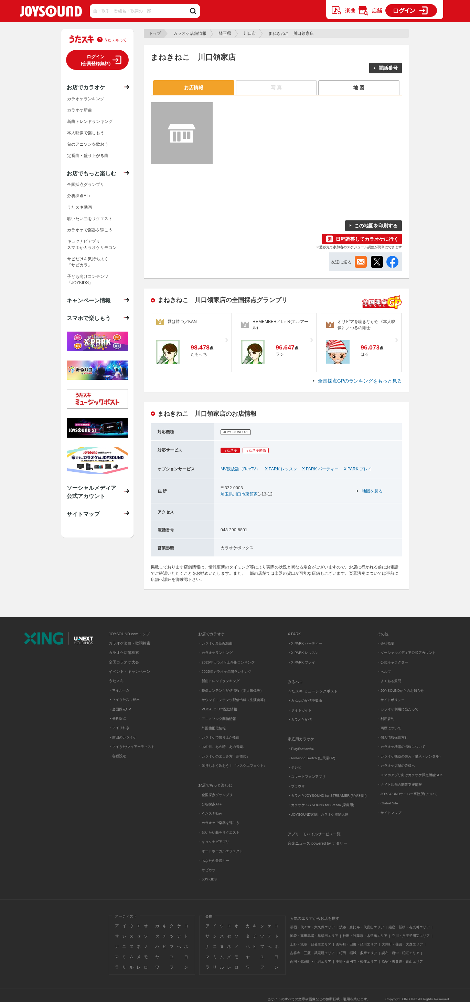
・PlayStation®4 (301, 749)
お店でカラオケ (86, 87)
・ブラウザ (296, 786)
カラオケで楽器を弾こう (90, 230)
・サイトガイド (300, 710)
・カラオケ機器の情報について (401, 747)
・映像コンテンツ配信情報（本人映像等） (231, 690)
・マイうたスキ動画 (124, 699)
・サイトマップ (389, 813)
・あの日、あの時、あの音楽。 (222, 747)
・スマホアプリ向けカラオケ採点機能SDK (410, 775)
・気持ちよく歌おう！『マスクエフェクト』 (232, 766)
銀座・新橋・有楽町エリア (409, 927)
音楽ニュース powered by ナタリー (317, 843)
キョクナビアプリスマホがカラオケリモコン (92, 244)
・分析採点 (117, 718)
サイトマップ (83, 514)
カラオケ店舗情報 (189, 33)
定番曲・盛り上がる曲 (87, 155)
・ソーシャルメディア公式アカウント (406, 653)
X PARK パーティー (320, 469)
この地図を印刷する (376, 225)
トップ (155, 33)
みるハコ (295, 682)
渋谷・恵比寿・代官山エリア (361, 927)
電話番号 (388, 68)
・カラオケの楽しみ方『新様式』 (224, 756)
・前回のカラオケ (122, 737)
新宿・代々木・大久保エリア (312, 927)
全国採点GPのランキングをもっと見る (360, 381)
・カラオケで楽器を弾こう (218, 823)
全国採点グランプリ (85, 184)
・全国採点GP (120, 709)
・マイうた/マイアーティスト (131, 747)
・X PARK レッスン (303, 653)
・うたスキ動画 (210, 813)
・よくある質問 (389, 681)
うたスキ (116, 681)
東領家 (251, 494)
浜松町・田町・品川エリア (356, 944)
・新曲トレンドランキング (218, 681)
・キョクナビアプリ (213, 842)
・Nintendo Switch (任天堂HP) (311, 758)
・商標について (389, 728)
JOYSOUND (51, 13)
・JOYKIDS (207, 879)
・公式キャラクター (392, 662)
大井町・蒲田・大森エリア (402, 944)
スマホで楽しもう (89, 318)
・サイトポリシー (391, 700)
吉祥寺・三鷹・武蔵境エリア (312, 953)
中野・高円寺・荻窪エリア (356, 961)
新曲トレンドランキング (90, 121)
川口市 (250, 33)
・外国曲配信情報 (212, 728)
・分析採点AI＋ (210, 804)
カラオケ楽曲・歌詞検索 (129, 643)
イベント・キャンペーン (129, 671)
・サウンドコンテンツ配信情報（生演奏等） (232, 700)
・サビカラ (206, 870)
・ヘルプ (384, 672)
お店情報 (193, 87)
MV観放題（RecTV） (240, 469)
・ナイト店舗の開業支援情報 (399, 784)
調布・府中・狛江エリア (400, 953)
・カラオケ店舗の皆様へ (396, 766)
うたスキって (115, 40)
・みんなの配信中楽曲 (305, 700)
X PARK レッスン (281, 469)
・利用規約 (385, 719)
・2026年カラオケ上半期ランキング (226, 662)
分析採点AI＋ (79, 196)
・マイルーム (119, 690)
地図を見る (372, 491)
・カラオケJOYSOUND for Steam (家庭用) (321, 805)
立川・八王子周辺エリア (411, 936)
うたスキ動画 (79, 207)
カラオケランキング (85, 98)
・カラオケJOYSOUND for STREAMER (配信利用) (327, 795)
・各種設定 (117, 756)
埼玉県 (225, 33)
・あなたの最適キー (213, 861)
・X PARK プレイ (301, 662)
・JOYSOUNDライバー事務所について (407, 794)
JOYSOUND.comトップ (129, 634)
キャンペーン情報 (89, 300)
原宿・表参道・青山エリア (402, 961)
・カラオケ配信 (300, 719)
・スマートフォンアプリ (306, 777)
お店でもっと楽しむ (91, 173)
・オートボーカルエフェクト (220, 851)
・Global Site (387, 803)
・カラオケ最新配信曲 (215, 643)
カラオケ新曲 (79, 110)
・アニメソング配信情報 (217, 719)
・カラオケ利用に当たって (397, 709)
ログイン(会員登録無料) (95, 60)
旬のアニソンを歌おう (87, 144)
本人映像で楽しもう (85, 133)
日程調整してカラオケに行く (367, 239)
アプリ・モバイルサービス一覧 (314, 834)
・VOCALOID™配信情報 (217, 709)
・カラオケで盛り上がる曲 (218, 737)
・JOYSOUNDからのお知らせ (400, 690)
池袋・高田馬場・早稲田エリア (314, 936)
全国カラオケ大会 (124, 662)
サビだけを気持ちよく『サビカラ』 (87, 262)
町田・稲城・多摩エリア (358, 953)
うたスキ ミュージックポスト (313, 691)
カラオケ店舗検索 (124, 652)
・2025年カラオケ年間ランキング (224, 672)
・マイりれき (119, 728)
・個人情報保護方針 (392, 737)
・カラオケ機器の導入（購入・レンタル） (409, 756)
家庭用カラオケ (301, 739)
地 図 (358, 87)
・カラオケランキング (215, 653)
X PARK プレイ (358, 469)
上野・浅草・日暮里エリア (310, 944)
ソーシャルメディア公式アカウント (91, 491)
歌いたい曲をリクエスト (90, 218)
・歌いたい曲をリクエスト (218, 832)
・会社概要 (385, 643)
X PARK (294, 634)
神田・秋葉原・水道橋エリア (365, 936)
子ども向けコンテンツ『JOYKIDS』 (87, 279)
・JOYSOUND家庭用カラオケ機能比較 (318, 814)
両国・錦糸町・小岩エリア (310, 961)
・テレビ (294, 767)
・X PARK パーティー (305, 643)
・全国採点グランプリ (215, 795)
